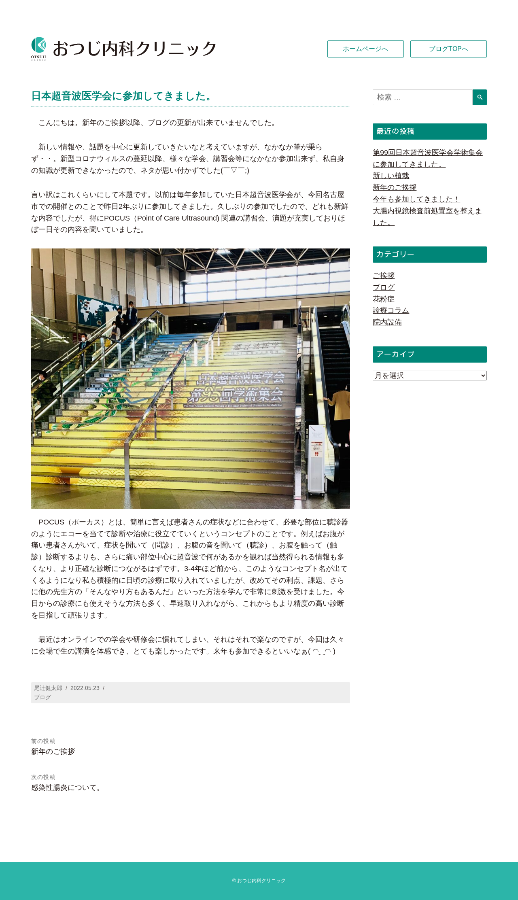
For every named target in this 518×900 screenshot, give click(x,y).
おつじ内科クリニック (261, 880)
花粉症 (384, 299)
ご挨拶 (384, 276)
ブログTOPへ (448, 48)
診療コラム (391, 310)
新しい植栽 (391, 176)
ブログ (42, 697)
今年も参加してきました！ (416, 199)
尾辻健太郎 (48, 688)
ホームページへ (365, 48)
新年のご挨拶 (394, 187)
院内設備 (387, 322)
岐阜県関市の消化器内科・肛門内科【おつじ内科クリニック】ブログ (145, 49)
